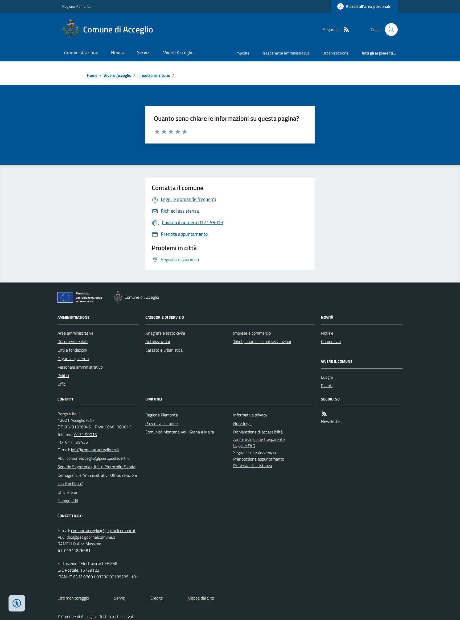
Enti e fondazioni (72, 350)
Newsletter (331, 421)
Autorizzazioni (157, 341)
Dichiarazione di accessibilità (258, 432)
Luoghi (327, 377)
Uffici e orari (68, 492)
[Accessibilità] (17, 603)
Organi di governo (73, 358)
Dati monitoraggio (73, 598)
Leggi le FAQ (244, 445)
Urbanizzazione (335, 53)
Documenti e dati (73, 341)
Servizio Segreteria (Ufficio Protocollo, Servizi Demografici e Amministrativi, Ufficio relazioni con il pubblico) (97, 475)
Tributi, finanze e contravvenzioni (262, 341)
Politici (63, 375)
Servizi (143, 52)
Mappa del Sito (201, 598)
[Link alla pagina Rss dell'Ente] (324, 414)
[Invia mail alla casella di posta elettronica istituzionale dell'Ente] (95, 449)
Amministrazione (81, 52)
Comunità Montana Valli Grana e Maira (179, 432)
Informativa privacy (250, 415)
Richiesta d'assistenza (252, 465)
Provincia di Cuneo (161, 423)
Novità (117, 52)
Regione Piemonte (76, 6)
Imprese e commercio (252, 333)
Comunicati (331, 341)
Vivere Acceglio (178, 52)
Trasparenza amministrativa (286, 53)
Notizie (327, 333)
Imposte (242, 53)
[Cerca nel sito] (389, 29)
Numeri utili (68, 500)
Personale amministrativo (80, 367)
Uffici (62, 384)
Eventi (326, 385)
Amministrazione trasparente (259, 439)
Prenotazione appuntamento (258, 459)
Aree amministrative (75, 333)
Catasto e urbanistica (164, 350)
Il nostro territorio (153, 75)
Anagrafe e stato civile (165, 333)
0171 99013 (85, 434)
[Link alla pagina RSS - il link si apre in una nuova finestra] (346, 29)
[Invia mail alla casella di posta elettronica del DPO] (103, 530)
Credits (156, 598)
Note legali (242, 423)
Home (92, 75)
